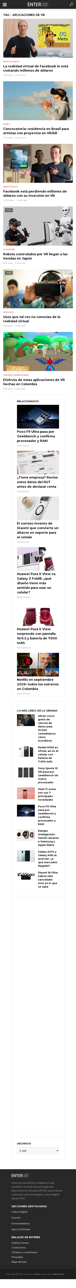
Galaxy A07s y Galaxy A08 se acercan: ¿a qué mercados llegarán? (47, 858)
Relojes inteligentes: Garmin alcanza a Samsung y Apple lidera (48, 838)
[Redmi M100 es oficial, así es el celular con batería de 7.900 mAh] (26, 751)
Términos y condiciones (24, 1252)
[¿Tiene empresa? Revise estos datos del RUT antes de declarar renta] (38, 462)
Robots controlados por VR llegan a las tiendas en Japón (35, 256)
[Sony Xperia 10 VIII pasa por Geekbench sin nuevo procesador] (26, 772)
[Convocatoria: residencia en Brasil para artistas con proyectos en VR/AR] (38, 100)
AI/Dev (6, 124)
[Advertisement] (38, 1015)
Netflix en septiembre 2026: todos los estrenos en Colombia (38, 684)
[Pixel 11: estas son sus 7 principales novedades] (26, 793)
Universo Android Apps (16, 375)
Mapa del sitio (19, 1261)
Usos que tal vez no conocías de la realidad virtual (31, 319)
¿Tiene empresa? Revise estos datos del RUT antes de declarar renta (37, 482)
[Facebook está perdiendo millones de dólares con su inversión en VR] (38, 163)
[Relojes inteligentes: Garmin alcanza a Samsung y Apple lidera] (26, 835)
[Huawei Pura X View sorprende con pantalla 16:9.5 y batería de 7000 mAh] (38, 614)
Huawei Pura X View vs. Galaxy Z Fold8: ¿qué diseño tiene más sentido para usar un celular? (36, 583)
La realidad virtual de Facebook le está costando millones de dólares (35, 68)
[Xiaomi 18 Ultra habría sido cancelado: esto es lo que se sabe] (26, 877)
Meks (37, 1274)
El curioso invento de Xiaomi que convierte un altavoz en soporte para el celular (38, 530)
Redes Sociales (11, 61)
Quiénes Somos (20, 1242)
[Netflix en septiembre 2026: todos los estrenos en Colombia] (38, 665)
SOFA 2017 (8, 312)
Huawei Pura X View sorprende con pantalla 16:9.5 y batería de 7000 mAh (37, 636)
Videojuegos (10, 186)
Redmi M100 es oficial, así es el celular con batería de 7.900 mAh (48, 754)
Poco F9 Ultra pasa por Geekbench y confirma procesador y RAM (36, 436)
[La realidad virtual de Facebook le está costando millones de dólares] (38, 38)
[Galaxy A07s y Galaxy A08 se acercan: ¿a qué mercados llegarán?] (26, 856)
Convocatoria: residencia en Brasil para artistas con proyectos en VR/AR (36, 131)
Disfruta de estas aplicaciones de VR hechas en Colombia (34, 382)
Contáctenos (18, 1247)
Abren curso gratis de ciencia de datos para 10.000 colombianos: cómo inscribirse (47, 728)
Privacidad (17, 1256)
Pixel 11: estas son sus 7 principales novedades (47, 794)
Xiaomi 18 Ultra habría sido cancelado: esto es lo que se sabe (48, 879)
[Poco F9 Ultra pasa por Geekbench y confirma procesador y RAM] (38, 417)
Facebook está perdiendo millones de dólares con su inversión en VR (35, 194)
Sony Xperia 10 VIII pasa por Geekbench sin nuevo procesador (48, 775)
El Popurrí (9, 249)
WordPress (58, 1274)
